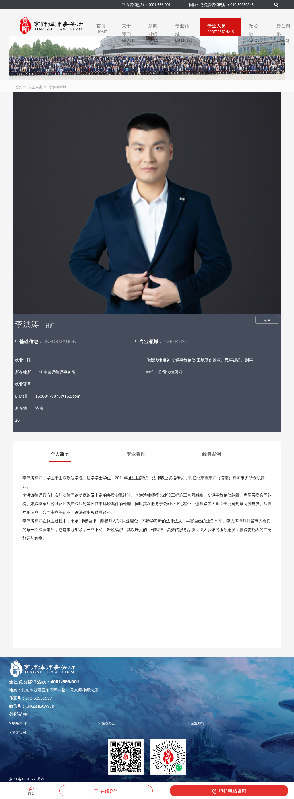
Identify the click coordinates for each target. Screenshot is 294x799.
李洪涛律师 (57, 87)
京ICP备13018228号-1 (26, 779)
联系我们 (18, 723)
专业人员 (220, 28)
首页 (101, 28)
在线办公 (107, 723)
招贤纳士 (255, 29)
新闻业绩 (154, 29)
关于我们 (128, 29)
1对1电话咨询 (232, 791)
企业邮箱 (197, 723)
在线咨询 (109, 791)
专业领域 (183, 29)
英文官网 (18, 732)
